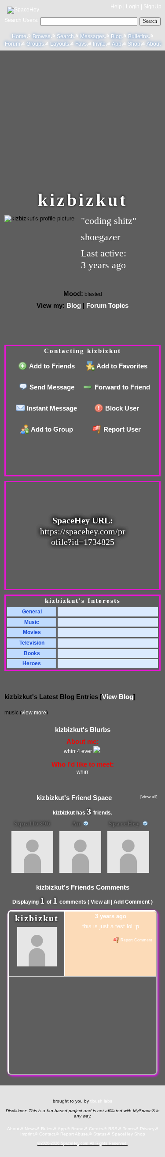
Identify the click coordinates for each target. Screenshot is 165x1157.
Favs (81, 44)
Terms (129, 1128)
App (116, 44)
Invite (99, 44)
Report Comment (135, 940)
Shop (134, 44)
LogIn (132, 7)
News (30, 1128)
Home (19, 36)
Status (99, 1134)
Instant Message (51, 408)
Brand (77, 1128)
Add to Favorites (121, 366)
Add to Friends (51, 366)
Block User (121, 408)
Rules (46, 1128)
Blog (116, 36)
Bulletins (138, 36)
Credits (96, 1128)
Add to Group (51, 429)
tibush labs (101, 1101)
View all (100, 902)
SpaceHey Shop (128, 1134)
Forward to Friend (121, 387)
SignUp (152, 7)
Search (150, 21)
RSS (112, 1128)
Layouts (59, 44)
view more (34, 713)
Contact (47, 1134)
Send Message (51, 387)
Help (116, 7)
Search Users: (21, 20)
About (154, 44)
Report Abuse (74, 1134)
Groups (35, 44)
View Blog (117, 696)
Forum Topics (107, 305)
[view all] (149, 796)
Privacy (147, 1128)
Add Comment (132, 902)
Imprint (27, 1134)
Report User (121, 429)
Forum (12, 44)
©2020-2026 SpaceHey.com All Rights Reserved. (82, 1143)
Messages (92, 36)
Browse (42, 36)
